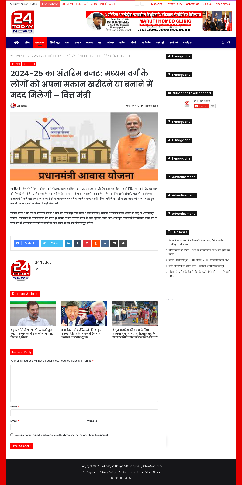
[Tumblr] (77, 243)
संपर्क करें (174, 42)
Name (14, 406)
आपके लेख (146, 42)
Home (16, 55)
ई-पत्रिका (187, 42)
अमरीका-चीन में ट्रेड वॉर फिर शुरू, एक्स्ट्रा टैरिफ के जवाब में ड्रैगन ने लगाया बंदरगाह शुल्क (81, 333)
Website (92, 420)
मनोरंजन (110, 42)
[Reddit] (96, 243)
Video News (222, 3)
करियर (122, 42)
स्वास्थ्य (89, 42)
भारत (67, 42)
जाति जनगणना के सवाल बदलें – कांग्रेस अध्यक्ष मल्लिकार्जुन (196, 265)
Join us (207, 3)
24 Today (22, 105)
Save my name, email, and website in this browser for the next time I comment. (61, 434)
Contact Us (192, 3)
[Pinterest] (87, 243)
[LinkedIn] (68, 243)
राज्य (77, 42)
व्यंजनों (133, 42)
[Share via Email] (114, 243)
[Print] (123, 243)
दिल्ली (25, 63)
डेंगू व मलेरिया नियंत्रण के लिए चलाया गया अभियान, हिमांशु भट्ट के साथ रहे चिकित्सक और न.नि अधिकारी (135, 333)
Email (14, 420)
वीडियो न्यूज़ (55, 42)
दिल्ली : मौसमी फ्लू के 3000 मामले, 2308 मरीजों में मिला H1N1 (199, 260)
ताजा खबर (39, 42)
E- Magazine (155, 3)
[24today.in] (22, 22)
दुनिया (27, 42)
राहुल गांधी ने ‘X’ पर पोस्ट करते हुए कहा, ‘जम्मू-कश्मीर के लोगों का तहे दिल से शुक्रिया (31, 333)
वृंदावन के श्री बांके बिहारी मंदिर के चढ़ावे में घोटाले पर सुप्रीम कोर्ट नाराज (94, 3)
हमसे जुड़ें (160, 42)
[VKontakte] (105, 243)
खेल (100, 42)
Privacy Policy (174, 3)
